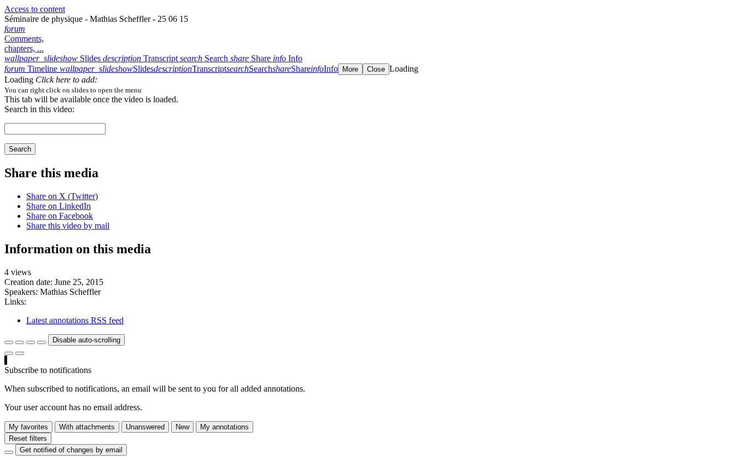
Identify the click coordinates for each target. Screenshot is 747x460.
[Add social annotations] (8, 353)
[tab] (53, 58)
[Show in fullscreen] (8, 342)
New (182, 427)
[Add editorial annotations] (19, 353)
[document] (373, 90)
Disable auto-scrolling (86, 340)
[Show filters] (19, 342)
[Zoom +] (41, 342)
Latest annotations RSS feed (75, 320)
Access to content (34, 9)
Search (20, 149)
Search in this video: (39, 109)
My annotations (224, 427)
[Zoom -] (30, 342)
